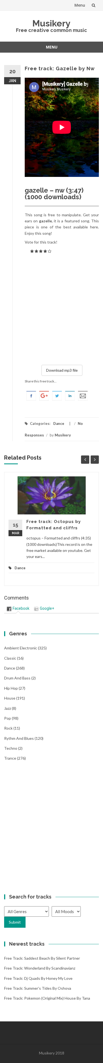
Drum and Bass (17, 678)
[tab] (18, 608)
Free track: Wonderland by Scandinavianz (39, 968)
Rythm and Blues (19, 738)
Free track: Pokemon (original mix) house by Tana (47, 998)
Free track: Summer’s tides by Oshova (37, 988)
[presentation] (18, 608)
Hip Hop (11, 688)
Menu (79, 5)
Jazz (7, 708)
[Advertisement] (52, 308)
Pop (7, 718)
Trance (10, 758)
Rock (8, 728)
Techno (10, 748)
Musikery (51, 23)
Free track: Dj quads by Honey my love (38, 978)
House (9, 698)
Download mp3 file (62, 370)
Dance (58, 423)
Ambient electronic (20, 648)
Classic (10, 658)
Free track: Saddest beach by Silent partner (42, 958)
